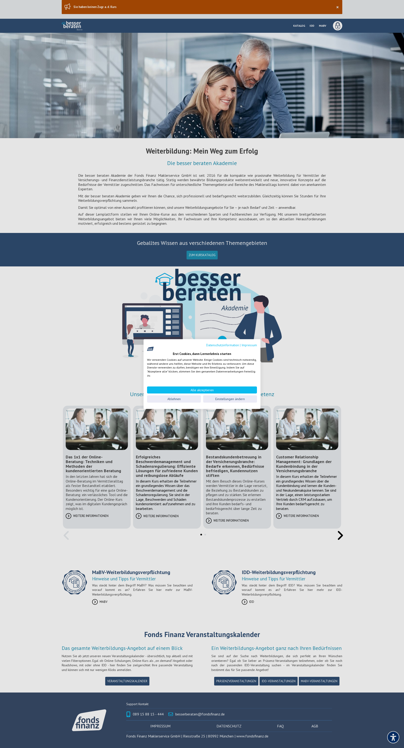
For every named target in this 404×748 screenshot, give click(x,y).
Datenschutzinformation (222, 345)
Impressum (249, 345)
